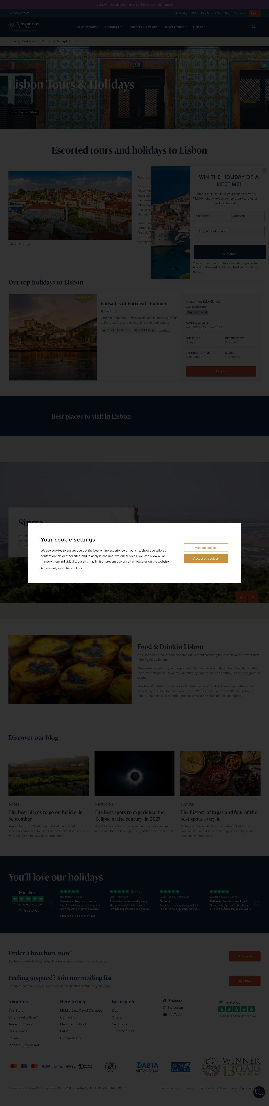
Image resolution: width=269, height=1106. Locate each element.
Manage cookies (206, 547)
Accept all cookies (206, 558)
